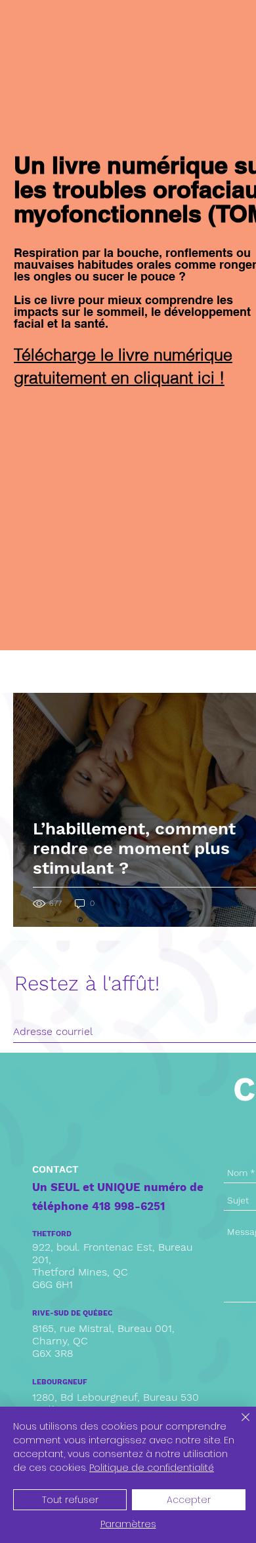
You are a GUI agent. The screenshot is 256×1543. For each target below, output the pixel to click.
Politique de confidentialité (151, 1467)
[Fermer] (237, 1425)
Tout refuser (70, 1499)
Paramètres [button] (128, 1524)
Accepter (189, 1499)
